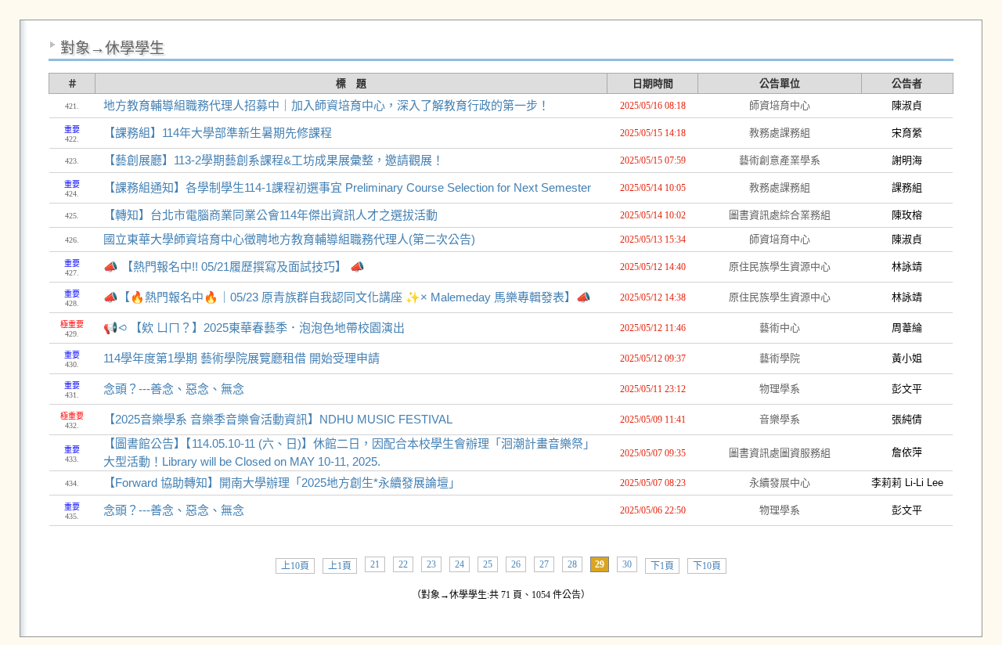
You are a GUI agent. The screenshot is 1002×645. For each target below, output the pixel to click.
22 (403, 564)
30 (627, 564)
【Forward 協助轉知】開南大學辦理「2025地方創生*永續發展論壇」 (281, 482)
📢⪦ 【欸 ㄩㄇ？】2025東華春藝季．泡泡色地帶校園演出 (254, 327)
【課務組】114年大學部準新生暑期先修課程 (217, 132)
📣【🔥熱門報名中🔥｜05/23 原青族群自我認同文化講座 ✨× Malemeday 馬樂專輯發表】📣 (347, 297)
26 (516, 564)
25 (487, 564)
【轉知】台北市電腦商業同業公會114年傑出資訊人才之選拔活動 (270, 215)
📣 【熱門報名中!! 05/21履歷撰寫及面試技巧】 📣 (234, 266)
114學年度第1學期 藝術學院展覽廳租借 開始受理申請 (241, 358)
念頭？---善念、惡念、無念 (173, 388)
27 (544, 564)
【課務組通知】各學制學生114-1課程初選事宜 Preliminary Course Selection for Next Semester (347, 187)
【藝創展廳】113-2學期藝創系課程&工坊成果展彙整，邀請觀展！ (273, 160)
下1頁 (662, 565)
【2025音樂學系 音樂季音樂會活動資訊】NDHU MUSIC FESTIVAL (277, 419)
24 (459, 564)
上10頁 (295, 565)
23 (431, 564)
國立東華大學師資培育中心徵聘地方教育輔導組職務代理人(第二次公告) (289, 239)
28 (572, 564)
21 (375, 564)
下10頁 (707, 565)
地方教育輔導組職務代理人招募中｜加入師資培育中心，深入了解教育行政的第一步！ (326, 105)
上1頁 (339, 565)
